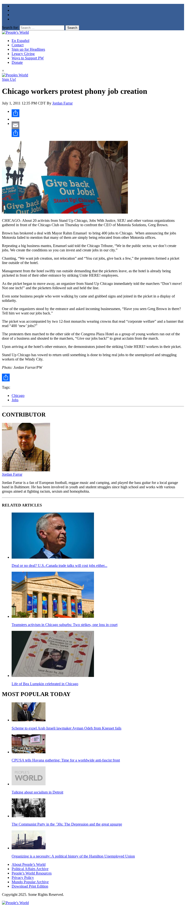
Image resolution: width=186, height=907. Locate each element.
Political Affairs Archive (30, 869)
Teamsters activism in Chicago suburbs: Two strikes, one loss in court (64, 625)
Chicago (18, 395)
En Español (20, 41)
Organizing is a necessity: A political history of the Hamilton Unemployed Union (73, 856)
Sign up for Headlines (28, 49)
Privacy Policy (23, 877)
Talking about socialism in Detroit (37, 792)
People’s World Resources (32, 873)
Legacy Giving (23, 54)
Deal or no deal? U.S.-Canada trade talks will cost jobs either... (59, 565)
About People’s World (29, 864)
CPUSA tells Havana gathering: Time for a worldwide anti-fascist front (66, 760)
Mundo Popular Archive (30, 882)
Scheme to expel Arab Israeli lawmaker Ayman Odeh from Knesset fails (66, 728)
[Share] (98, 113)
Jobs (15, 400)
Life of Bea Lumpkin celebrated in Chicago (45, 684)
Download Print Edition (30, 886)
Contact (17, 45)
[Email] (98, 125)
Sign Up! (9, 79)
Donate (17, 62)
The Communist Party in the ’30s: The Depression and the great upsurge (67, 824)
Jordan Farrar (62, 103)
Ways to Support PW (28, 58)
